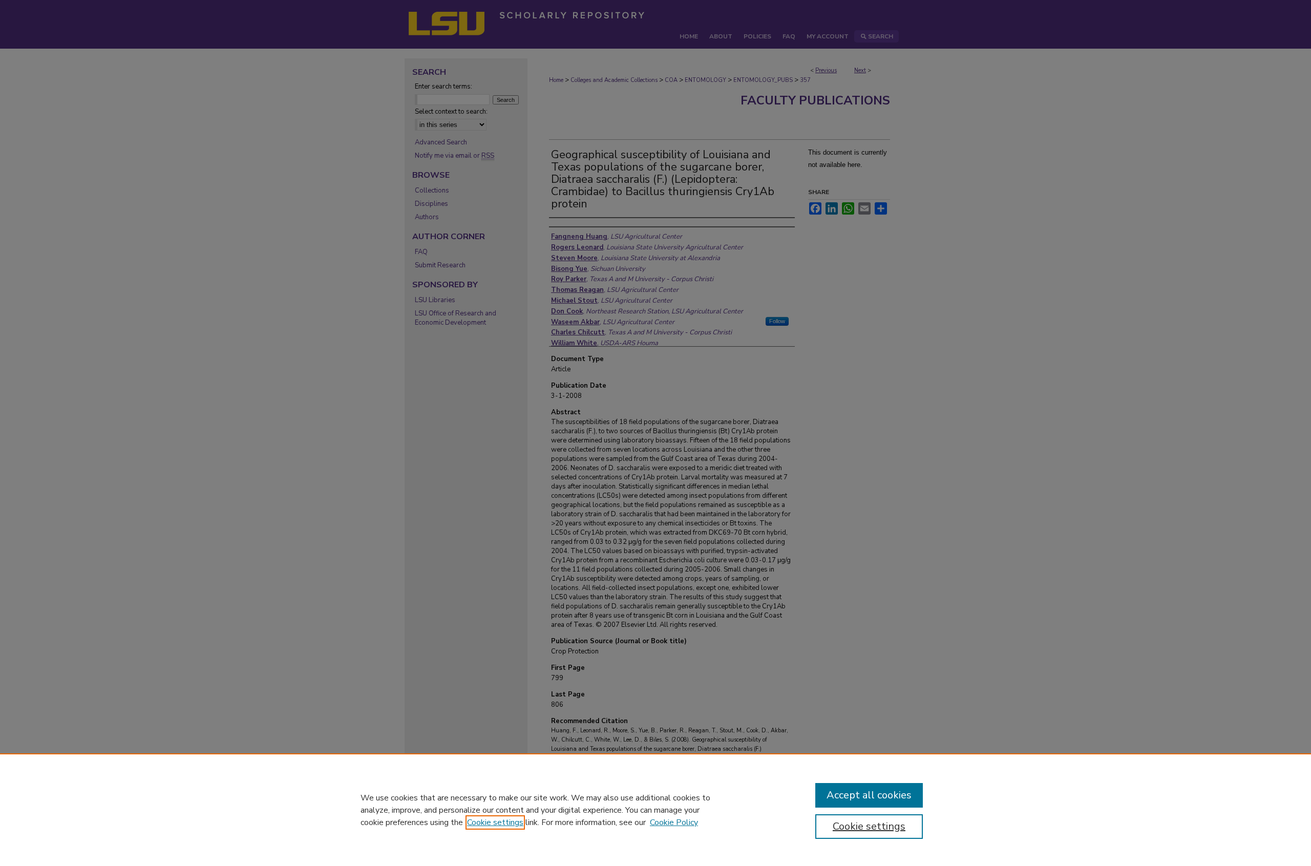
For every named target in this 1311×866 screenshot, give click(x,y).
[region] (655, 809)
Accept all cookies (869, 795)
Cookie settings (495, 822)
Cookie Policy (674, 822)
